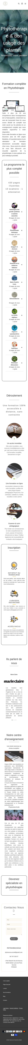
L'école (5, 988)
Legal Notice (6, 1008)
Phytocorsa (11, 1039)
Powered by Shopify (18, 1039)
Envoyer (13, 938)
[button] (12, 720)
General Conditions (14, 1008)
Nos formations (7, 992)
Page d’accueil (6, 984)
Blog (4, 996)
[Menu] (25, 3)
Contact (5, 1000)
